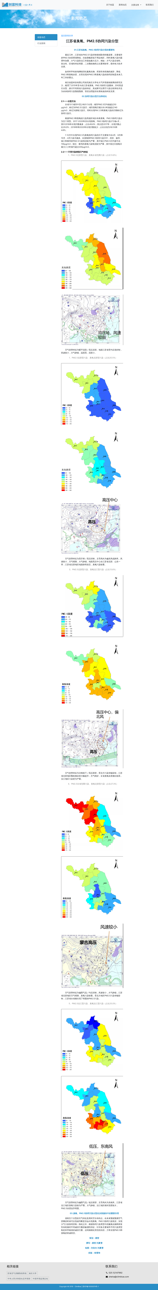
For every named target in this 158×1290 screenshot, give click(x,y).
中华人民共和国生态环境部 (19, 1279)
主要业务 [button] (135, 5)
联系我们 (150, 4)
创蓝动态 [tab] (41, 37)
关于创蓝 (110, 4)
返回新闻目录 (67, 35)
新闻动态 (123, 4)
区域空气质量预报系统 (17, 1273)
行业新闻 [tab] (41, 43)
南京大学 (33, 1273)
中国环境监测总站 (40, 1279)
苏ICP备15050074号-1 (91, 1286)
